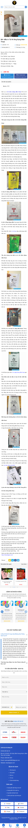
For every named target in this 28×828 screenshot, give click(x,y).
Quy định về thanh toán (12, 793)
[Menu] (2, 7)
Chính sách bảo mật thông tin (14, 795)
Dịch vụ (11, 775)
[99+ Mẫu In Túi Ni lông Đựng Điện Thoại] (14, 24)
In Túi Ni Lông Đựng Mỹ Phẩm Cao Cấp (7, 582)
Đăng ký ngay (13, 712)
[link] (7, 573)
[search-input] (14, 7)
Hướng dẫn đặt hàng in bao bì (14, 787)
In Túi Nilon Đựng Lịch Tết (21, 581)
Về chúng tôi (13, 770)
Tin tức (11, 777)
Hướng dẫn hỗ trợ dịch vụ (13, 790)
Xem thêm (24, 564)
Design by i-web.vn (14, 818)
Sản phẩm (12, 772)
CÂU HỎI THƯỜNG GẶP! (14, 630)
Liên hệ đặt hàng (14, 780)
